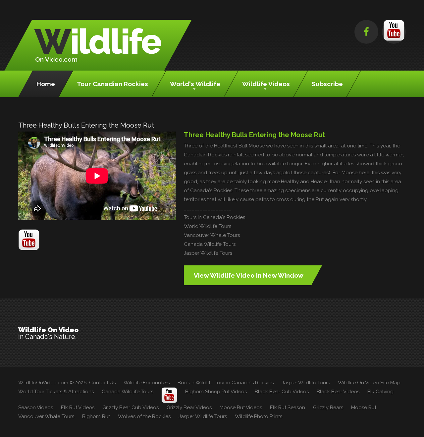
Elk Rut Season (287, 407)
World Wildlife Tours (207, 226)
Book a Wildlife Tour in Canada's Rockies (226, 383)
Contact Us (102, 383)
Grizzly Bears (328, 407)
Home (45, 83)
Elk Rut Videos (77, 407)
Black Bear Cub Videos (282, 392)
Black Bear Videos (338, 392)
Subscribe (327, 83)
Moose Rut (363, 407)
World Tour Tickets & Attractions (56, 392)
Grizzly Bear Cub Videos (130, 407)
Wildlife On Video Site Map (369, 383)
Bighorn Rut (96, 416)
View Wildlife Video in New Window (248, 275)
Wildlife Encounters (147, 383)
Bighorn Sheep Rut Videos (216, 392)
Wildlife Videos (266, 83)
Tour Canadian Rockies (112, 83)
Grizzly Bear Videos (189, 407)
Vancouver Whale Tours (212, 235)
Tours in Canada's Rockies (214, 217)
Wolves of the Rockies (144, 416)
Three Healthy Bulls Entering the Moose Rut (254, 135)
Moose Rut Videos (241, 407)
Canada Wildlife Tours (210, 244)
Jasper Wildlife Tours (208, 253)
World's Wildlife (195, 83)
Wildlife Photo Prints (258, 416)
